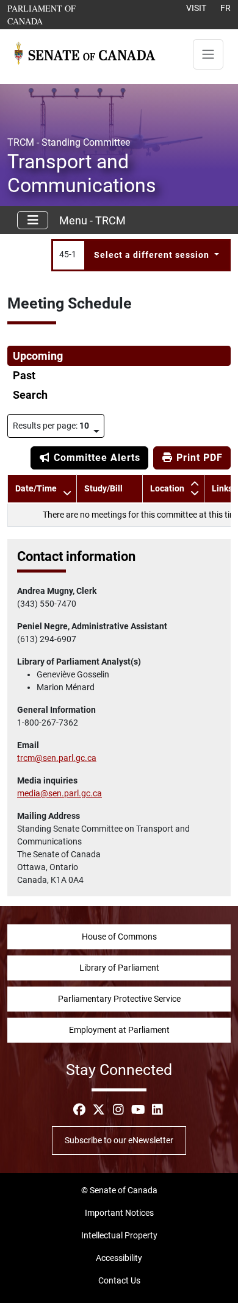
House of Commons (119, 936)
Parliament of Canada (59, 14)
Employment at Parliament (119, 1030)
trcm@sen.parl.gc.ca (56, 758)
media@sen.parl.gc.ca (59, 793)
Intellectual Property (119, 1235)
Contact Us (119, 1280)
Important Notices (119, 1213)
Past (24, 375)
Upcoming (38, 356)
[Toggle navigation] (208, 54)
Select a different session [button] (153, 255)
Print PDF (198, 457)
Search (30, 395)
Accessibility (119, 1258)
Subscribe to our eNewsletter (119, 1140)
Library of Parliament (119, 968)
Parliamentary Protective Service (119, 999)
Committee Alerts (95, 457)
